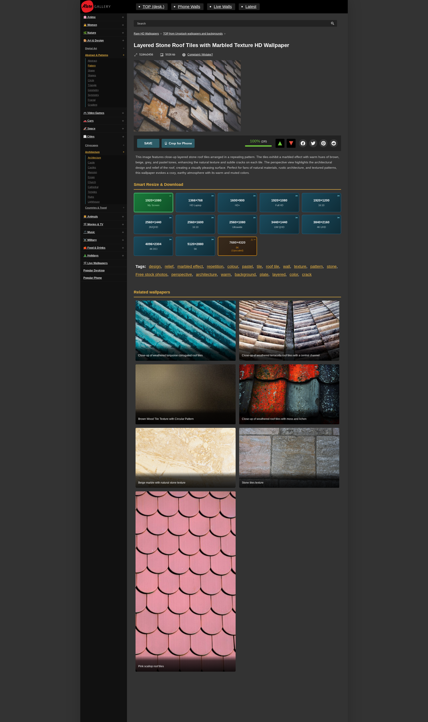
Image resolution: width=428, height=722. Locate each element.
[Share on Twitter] (313, 143)
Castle (91, 162)
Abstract (92, 60)
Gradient (92, 104)
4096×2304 (153, 244)
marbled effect (190, 266)
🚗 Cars (88, 120)
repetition (215, 266)
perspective (181, 274)
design (155, 266)
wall (286, 266)
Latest (250, 6)
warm (226, 274)
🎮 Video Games (93, 113)
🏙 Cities (89, 136)
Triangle (92, 85)
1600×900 (237, 200)
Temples (92, 192)
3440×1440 (279, 222)
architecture (206, 274)
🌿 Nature (89, 32)
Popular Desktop (94, 270)
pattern (316, 266)
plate (264, 274)
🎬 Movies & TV (93, 224)
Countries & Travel (96, 207)
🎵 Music (89, 232)
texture (300, 266)
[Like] (280, 143)
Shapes (92, 75)
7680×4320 (237, 242)
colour (232, 266)
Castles (92, 167)
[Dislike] (291, 143)
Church (92, 182)
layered (279, 274)
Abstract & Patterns (96, 55)
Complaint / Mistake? (200, 54)
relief (169, 266)
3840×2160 (321, 222)
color (294, 274)
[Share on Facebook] (303, 143)
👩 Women (90, 25)
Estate (91, 177)
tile (259, 266)
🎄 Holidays (91, 255)
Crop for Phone (180, 143)
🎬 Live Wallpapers (95, 263)
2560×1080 (237, 222)
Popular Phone (92, 277)
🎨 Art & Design (93, 40)
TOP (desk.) (153, 6)
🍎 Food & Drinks (94, 247)
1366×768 (195, 200)
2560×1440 (153, 222)
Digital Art (91, 48)
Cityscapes (91, 145)
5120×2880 (195, 244)
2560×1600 (195, 222)
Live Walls (223, 6)
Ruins (91, 196)
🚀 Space (89, 128)
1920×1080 (153, 200)
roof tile (272, 266)
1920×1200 (321, 200)
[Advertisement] (294, 92)
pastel (247, 266)
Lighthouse (94, 201)
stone (332, 266)
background (245, 274)
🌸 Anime (89, 17)
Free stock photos (151, 274)
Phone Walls (189, 6)
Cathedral (93, 187)
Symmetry (93, 95)
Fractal (91, 99)
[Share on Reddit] (334, 143)
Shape (91, 70)
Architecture (92, 152)
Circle (91, 80)
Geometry (93, 90)
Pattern (92, 65)
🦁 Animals (90, 216)
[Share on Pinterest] (323, 143)
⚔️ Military (90, 240)
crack (307, 274)
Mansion (92, 172)
